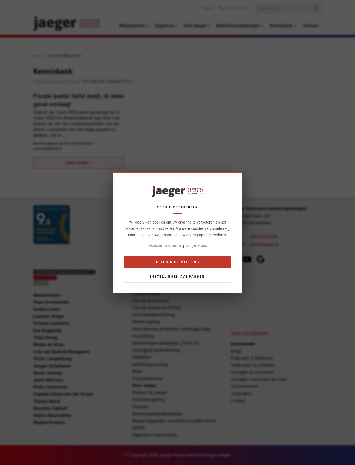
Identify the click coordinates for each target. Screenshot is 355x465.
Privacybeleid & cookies (165, 246)
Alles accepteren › (178, 261)
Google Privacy (196, 246)
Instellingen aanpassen (177, 276)
